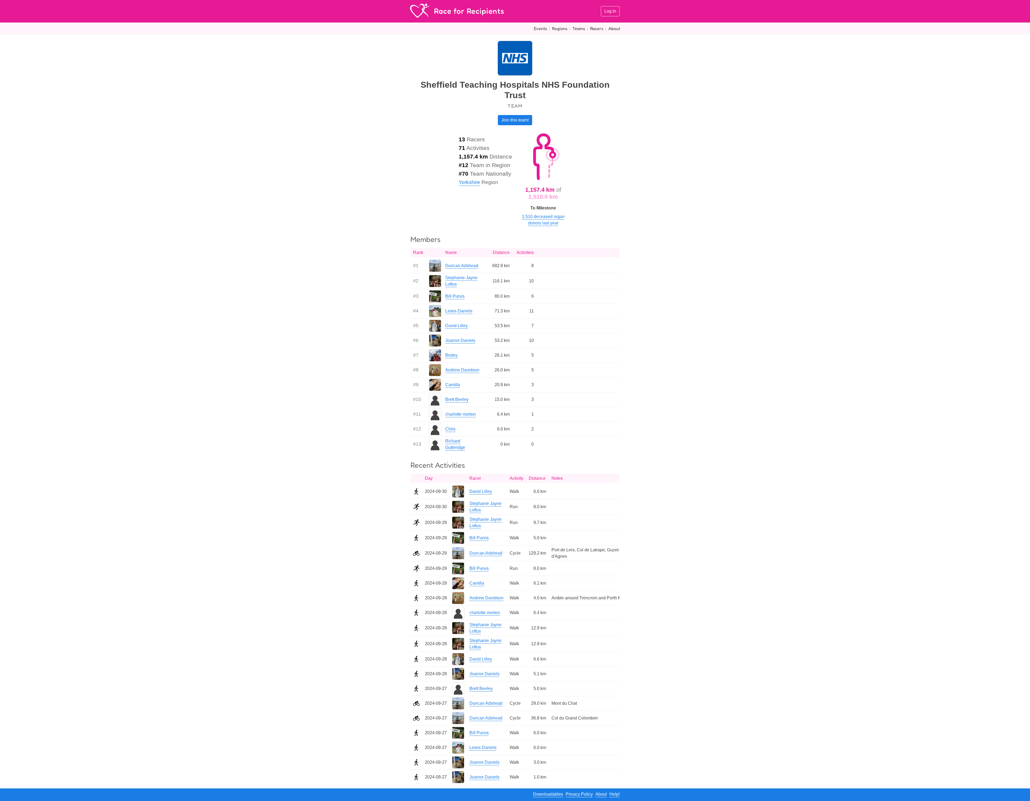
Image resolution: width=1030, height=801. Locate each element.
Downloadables (548, 794)
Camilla (452, 384)
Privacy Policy (579, 794)
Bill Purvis (455, 296)
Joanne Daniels (460, 340)
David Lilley (456, 325)
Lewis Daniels (458, 311)
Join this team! (515, 120)
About (614, 28)
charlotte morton (460, 414)
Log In (610, 11)
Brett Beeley (457, 399)
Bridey (451, 355)
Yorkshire (469, 182)
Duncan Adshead (461, 265)
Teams (578, 28)
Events (540, 28)
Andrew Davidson (462, 370)
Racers (596, 28)
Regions (559, 28)
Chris (450, 429)
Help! (614, 794)
